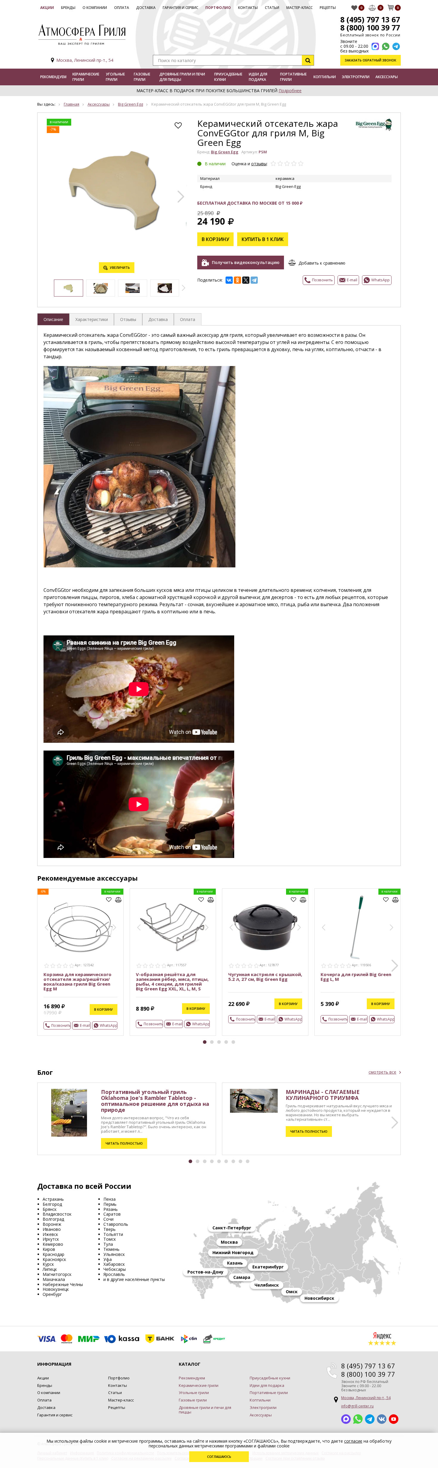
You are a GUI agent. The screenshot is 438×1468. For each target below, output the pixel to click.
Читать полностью (124, 1143)
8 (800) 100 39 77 (370, 27)
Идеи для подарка (258, 77)
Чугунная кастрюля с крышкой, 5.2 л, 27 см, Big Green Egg (265, 976)
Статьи (272, 7)
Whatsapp (358, 1419)
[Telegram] (254, 280)
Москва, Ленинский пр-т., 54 (84, 60)
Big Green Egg (130, 104)
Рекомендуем (53, 76)
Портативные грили (293, 77)
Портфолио (218, 7)
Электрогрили (355, 76)
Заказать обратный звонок (370, 60)
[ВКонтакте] (229, 280)
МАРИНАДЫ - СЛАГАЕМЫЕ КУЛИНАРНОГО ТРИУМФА (323, 1094)
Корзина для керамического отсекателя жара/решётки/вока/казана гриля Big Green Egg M (77, 981)
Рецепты (328, 7)
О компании (95, 7)
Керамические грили (85, 77)
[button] (181, 197)
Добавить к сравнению (322, 262)
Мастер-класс (299, 7)
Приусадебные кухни (228, 77)
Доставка (146, 7)
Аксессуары (386, 76)
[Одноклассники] (237, 280)
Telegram (370, 1419)
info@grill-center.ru (357, 1406)
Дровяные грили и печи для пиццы (182, 77)
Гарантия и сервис (180, 7)
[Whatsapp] (385, 46)
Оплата (121, 7)
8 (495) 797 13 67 (370, 19)
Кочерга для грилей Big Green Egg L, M (356, 976)
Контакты (248, 7)
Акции (47, 7)
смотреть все (382, 1072)
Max (346, 1419)
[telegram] (396, 46)
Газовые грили (142, 77)
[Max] (375, 46)
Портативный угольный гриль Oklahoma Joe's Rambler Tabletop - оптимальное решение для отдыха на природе (155, 1100)
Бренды (68, 7)
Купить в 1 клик (263, 239)
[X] (245, 280)
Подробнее (290, 90)
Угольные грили (115, 77)
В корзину (215, 239)
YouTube (393, 1419)
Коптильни (324, 76)
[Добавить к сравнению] (118, 899)
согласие (353, 1441)
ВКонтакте (381, 1419)
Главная (71, 104)
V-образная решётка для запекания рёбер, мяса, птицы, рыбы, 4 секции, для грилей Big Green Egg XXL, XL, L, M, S (172, 981)
